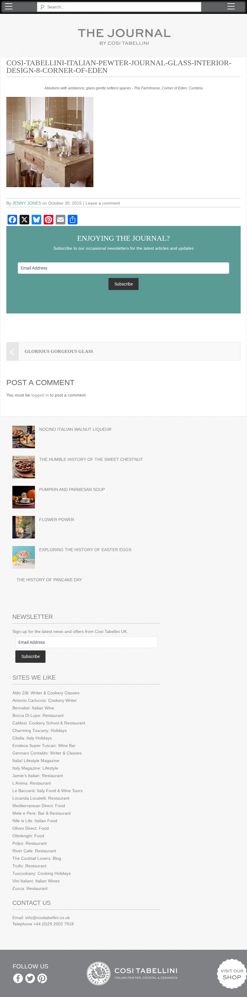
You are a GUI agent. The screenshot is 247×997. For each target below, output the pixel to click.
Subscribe (123, 284)
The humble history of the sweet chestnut (91, 459)
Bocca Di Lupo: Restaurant (38, 715)
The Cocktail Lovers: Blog (36, 858)
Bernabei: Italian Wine (33, 707)
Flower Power (56, 519)
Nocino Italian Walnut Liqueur (75, 429)
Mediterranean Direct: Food (38, 805)
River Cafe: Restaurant (34, 850)
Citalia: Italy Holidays (32, 738)
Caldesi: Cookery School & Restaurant (48, 723)
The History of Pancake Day (49, 579)
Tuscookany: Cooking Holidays (41, 873)
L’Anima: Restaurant (31, 783)
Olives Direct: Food (30, 828)
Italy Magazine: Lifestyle (35, 768)
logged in (40, 395)
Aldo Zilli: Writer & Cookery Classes (46, 692)
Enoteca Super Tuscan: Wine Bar (44, 745)
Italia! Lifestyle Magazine (35, 760)
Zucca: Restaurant (30, 888)
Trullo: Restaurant (29, 865)
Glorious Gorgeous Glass (59, 351)
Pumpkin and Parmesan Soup (72, 489)
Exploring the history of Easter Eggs (85, 549)
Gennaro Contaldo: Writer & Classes (47, 753)
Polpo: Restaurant (29, 843)
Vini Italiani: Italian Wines (36, 880)
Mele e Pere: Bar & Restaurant (41, 813)
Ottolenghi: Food (28, 835)
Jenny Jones (26, 203)
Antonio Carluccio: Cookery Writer (44, 700)
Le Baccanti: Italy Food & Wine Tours (47, 790)
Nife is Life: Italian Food (34, 820)
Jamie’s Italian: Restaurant (37, 775)
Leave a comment (103, 203)
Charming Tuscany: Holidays (39, 730)
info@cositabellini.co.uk (47, 917)
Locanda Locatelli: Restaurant (40, 798)
